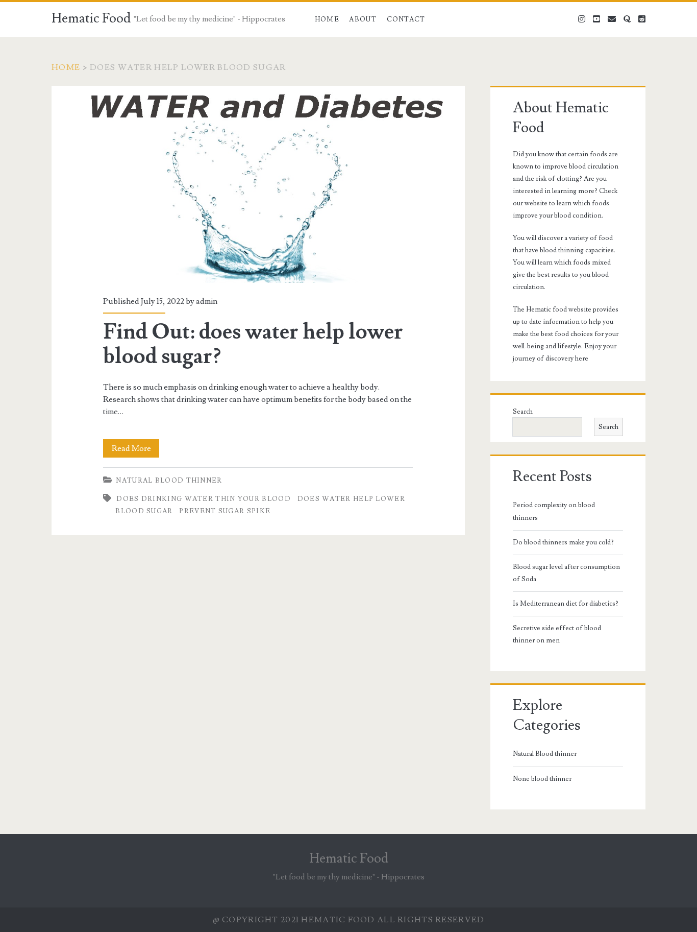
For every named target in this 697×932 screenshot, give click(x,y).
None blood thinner (542, 779)
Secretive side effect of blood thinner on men (557, 634)
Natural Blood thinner (169, 480)
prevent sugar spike (224, 511)
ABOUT (363, 19)
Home (327, 19)
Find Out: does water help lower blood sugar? (258, 184)
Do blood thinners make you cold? (563, 542)
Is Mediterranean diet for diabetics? (565, 604)
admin (206, 301)
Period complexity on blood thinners (554, 511)
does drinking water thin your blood (203, 499)
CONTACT (406, 19)
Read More (135, 450)
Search (523, 412)
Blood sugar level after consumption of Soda (566, 573)
